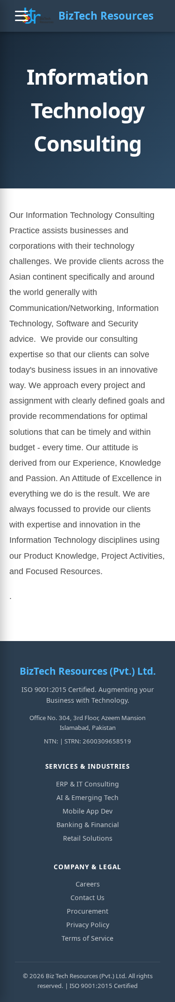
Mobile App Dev (87, 811)
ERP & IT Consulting (87, 783)
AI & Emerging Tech (87, 797)
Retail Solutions (87, 838)
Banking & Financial (87, 824)
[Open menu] (21, 16)
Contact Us (87, 897)
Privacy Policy (87, 924)
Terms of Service (87, 938)
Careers (88, 883)
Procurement (87, 911)
